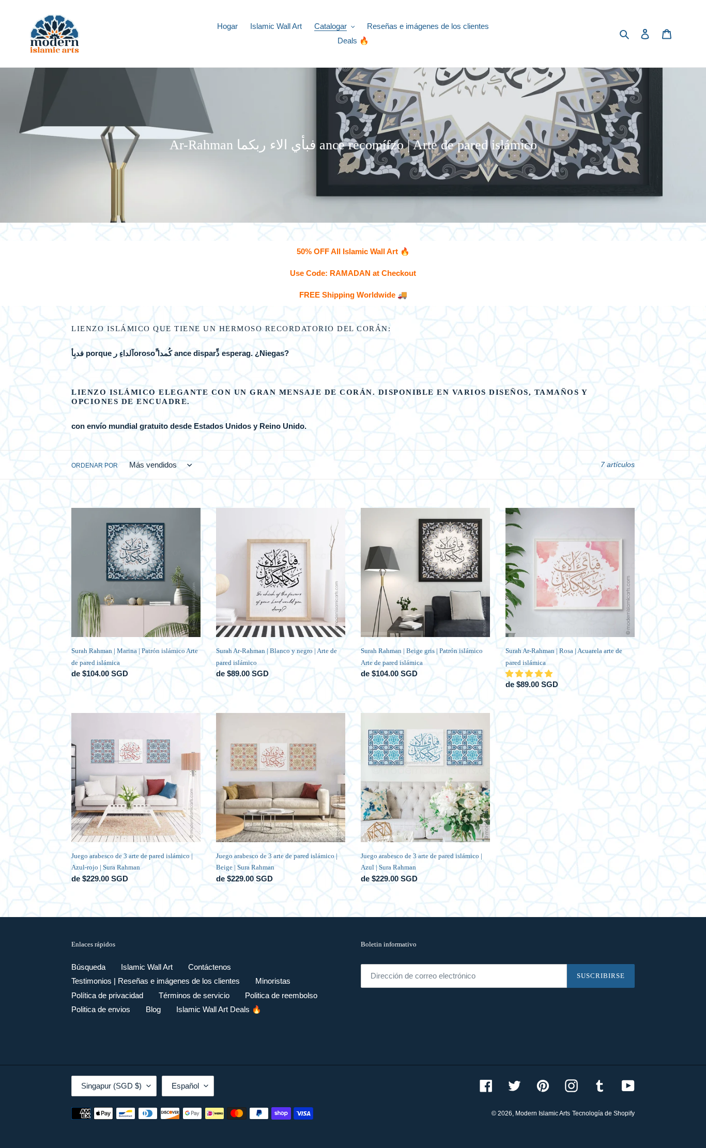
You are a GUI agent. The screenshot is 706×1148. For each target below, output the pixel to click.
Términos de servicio (194, 995)
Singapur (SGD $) (111, 1085)
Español (185, 1085)
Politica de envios (100, 1009)
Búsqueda (88, 967)
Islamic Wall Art (147, 967)
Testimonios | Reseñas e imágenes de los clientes (155, 980)
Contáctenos (209, 967)
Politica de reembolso (281, 995)
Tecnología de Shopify (603, 1113)
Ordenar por (94, 465)
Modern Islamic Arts (542, 1113)
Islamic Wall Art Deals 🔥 (219, 1009)
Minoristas (272, 980)
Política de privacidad (107, 995)
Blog (153, 1009)
